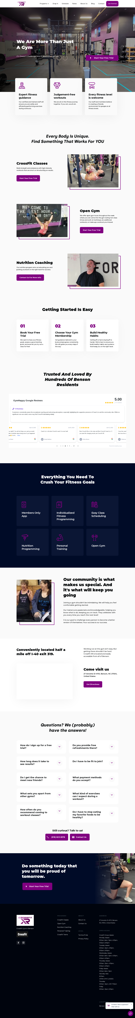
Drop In (55, 4)
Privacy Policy (83, 939)
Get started (112, 4)
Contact (101, 4)
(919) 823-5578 (58, 837)
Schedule (65, 4)
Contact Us (82, 923)
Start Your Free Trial (103, 58)
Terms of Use (83, 935)
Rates (74, 4)
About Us (83, 4)
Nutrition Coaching (64, 927)
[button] (44, 3)
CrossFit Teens (62, 934)
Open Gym (61, 923)
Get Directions (93, 684)
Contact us (81, 837)
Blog (93, 4)
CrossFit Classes (63, 920)
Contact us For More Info (30, 278)
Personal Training (63, 931)
